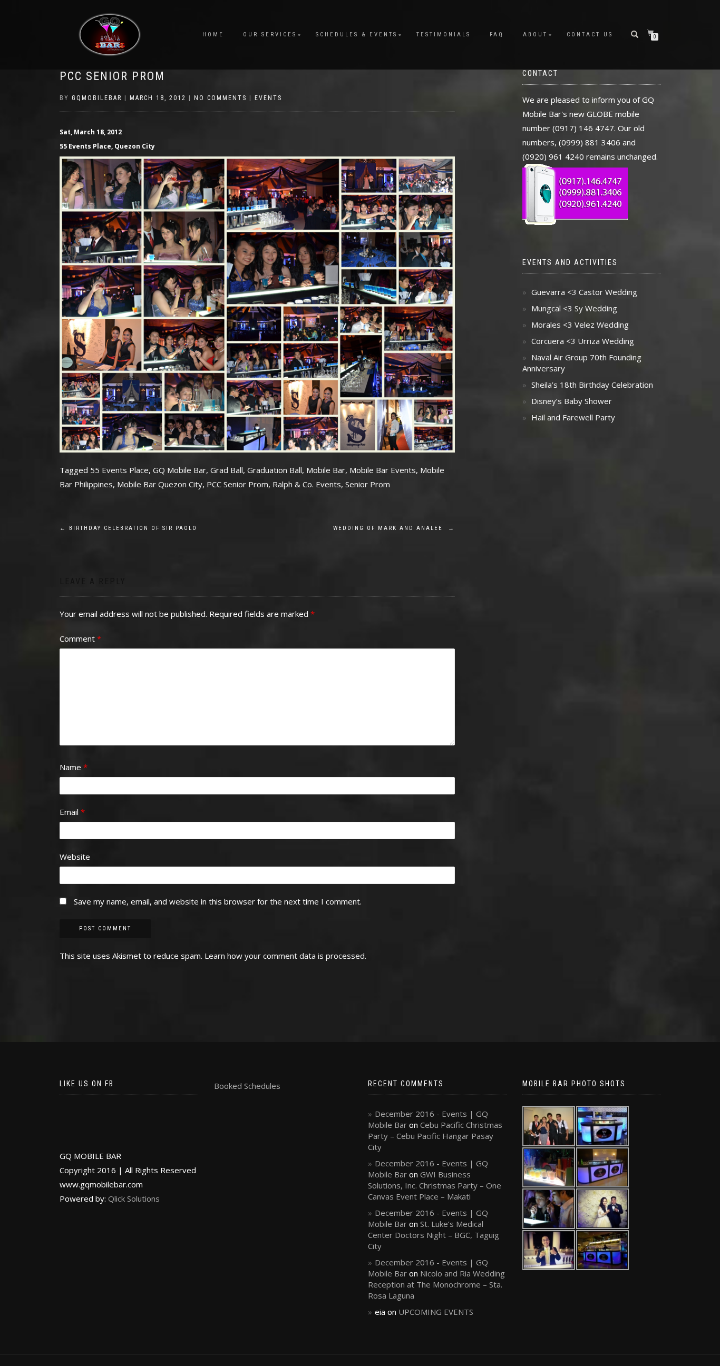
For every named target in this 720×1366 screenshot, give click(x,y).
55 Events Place (119, 470)
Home (213, 34)
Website (75, 856)
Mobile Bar (325, 470)
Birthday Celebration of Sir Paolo (128, 528)
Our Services (270, 34)
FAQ (497, 34)
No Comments (220, 98)
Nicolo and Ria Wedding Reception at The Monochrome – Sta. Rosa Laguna (436, 1284)
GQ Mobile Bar (179, 470)
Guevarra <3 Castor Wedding (584, 292)
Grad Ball (226, 470)
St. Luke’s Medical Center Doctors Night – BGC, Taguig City (433, 1234)
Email (72, 812)
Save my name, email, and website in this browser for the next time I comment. (218, 901)
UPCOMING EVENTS (435, 1311)
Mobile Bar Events (382, 470)
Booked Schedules (247, 1085)
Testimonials (443, 34)
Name (73, 767)
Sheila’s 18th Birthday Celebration (592, 384)
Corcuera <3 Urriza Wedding (582, 341)
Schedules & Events (356, 34)
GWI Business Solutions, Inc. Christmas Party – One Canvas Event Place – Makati (434, 1185)
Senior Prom (367, 484)
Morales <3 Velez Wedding (580, 324)
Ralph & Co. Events (307, 484)
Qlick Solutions (134, 1198)
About (535, 34)
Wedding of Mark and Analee (394, 528)
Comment (80, 638)
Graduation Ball (274, 470)
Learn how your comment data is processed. (285, 955)
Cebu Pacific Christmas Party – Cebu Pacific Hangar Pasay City (435, 1135)
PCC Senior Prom (112, 76)
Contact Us (590, 34)
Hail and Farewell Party (573, 417)
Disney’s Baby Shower (571, 401)
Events (268, 98)
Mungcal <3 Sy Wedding (574, 308)
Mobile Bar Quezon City (159, 484)
